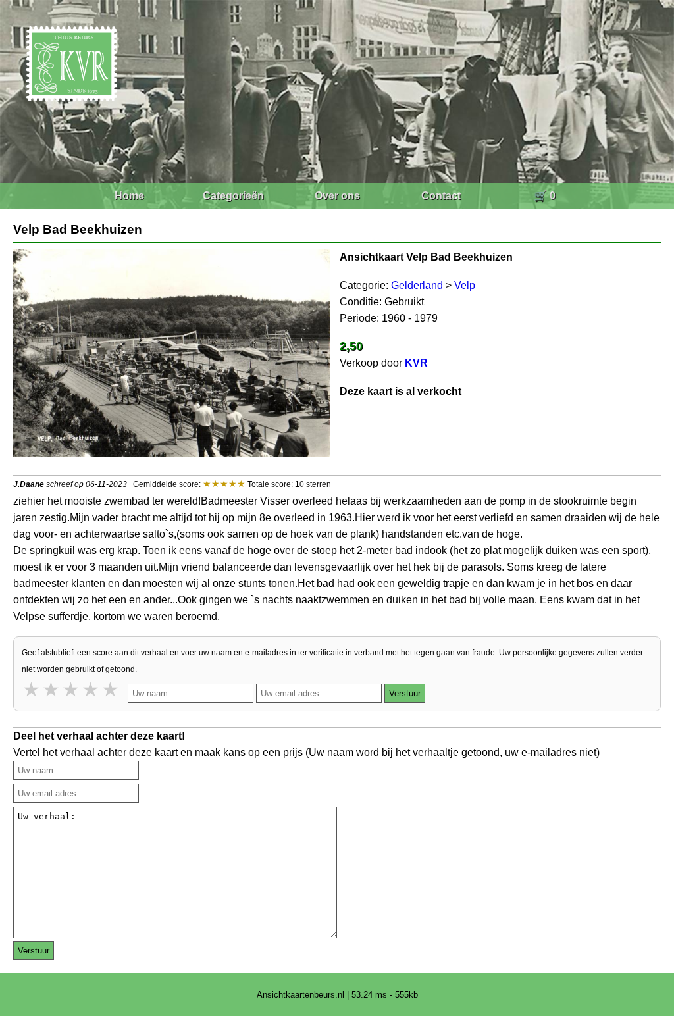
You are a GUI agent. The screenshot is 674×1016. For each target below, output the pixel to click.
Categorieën (233, 195)
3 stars (72, 689)
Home (129, 195)
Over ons (337, 195)
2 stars (52, 689)
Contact (441, 195)
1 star (32, 689)
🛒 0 (545, 195)
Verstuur (405, 693)
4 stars (91, 689)
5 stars (111, 689)
